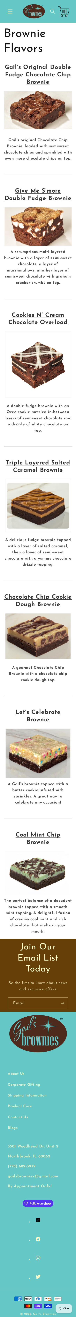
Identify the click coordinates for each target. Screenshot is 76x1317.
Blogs (13, 1128)
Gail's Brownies (44, 1314)
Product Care (20, 1106)
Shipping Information (27, 1095)
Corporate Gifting (24, 1085)
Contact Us (18, 1117)
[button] (10, 11)
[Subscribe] (62, 1003)
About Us (16, 1074)
